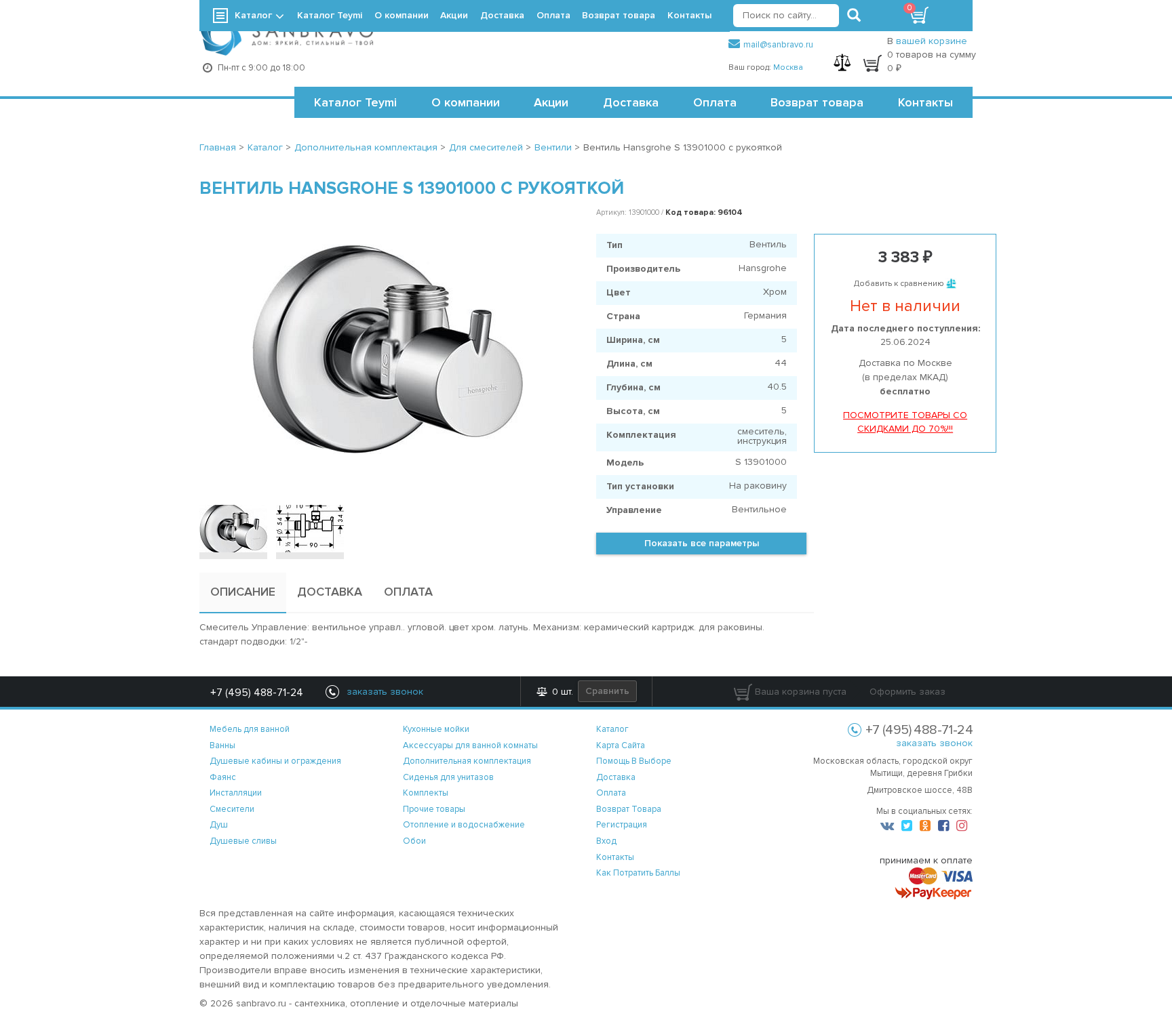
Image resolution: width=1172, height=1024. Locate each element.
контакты (615, 857)
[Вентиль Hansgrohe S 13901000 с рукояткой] (387, 349)
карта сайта (620, 745)
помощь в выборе (633, 761)
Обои (414, 841)
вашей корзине (931, 41)
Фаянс (223, 777)
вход (606, 841)
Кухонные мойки (436, 729)
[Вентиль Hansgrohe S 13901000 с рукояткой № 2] (310, 528)
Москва (788, 67)
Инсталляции (236, 792)
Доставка (631, 102)
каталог (612, 729)
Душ (219, 824)
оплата (611, 792)
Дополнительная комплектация (467, 761)
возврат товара (628, 809)
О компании (465, 102)
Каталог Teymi (355, 102)
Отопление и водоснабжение (464, 824)
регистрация (621, 824)
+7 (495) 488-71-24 (256, 692)
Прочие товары (434, 809)
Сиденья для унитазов (448, 777)
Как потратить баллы (638, 872)
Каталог (253, 15)
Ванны (222, 745)
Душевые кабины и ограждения (275, 761)
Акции (551, 102)
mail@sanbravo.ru (778, 44)
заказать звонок (934, 743)
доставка (616, 777)
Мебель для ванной (250, 729)
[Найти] (853, 15)
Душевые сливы (243, 841)
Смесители (232, 809)
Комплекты (425, 792)
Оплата (715, 102)
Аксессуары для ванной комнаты (470, 745)
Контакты (925, 102)
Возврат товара (816, 102)
